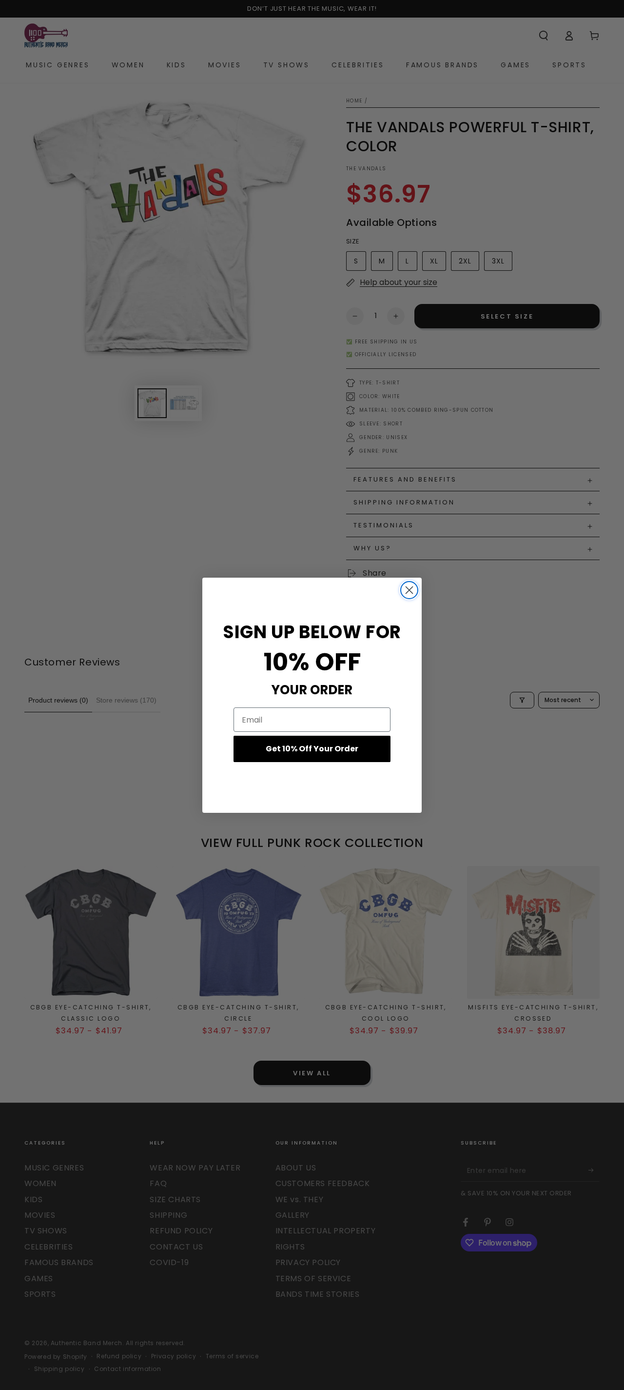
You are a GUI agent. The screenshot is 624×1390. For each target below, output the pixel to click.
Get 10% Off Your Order (312, 748)
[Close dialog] (409, 590)
